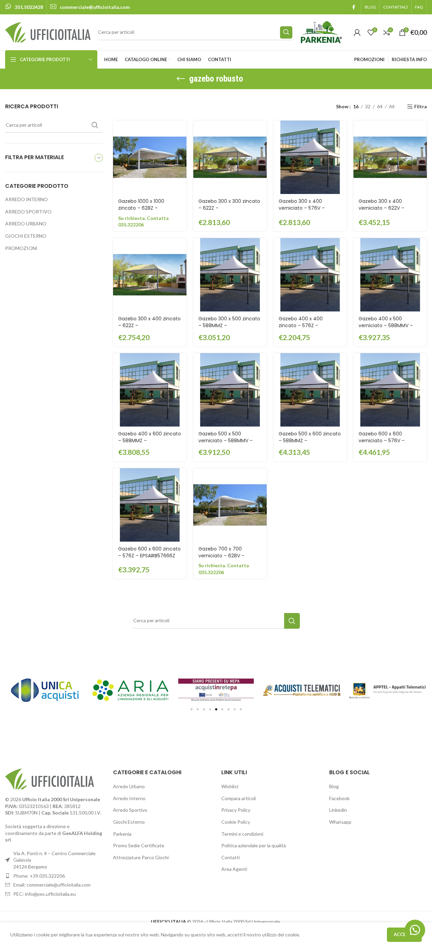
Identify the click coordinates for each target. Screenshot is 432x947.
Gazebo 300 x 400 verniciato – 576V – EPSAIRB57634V (302, 208)
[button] (192, 709)
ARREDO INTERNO (26, 199)
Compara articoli (238, 798)
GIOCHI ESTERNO (25, 236)
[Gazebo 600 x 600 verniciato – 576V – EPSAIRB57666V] (390, 390)
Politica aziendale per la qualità (253, 845)
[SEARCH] (286, 32)
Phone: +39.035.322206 (39, 876)
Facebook (339, 798)
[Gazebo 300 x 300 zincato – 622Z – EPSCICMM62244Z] (230, 157)
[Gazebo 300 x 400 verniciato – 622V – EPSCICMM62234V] (390, 157)
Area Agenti (234, 869)
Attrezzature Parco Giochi (141, 857)
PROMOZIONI (21, 248)
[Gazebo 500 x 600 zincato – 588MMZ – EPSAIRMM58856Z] (310, 390)
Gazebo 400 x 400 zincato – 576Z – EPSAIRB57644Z (301, 325)
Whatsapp (340, 822)
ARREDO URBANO (25, 223)
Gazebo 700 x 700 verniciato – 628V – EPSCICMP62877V (221, 555)
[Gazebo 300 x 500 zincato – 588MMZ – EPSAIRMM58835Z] (230, 274)
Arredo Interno (129, 798)
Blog (334, 786)
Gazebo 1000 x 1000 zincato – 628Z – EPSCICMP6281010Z (141, 208)
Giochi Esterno (129, 822)
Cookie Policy (235, 822)
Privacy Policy (235, 810)
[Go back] (180, 79)
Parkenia (122, 834)
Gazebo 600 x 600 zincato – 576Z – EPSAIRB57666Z (149, 552)
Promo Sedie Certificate (138, 845)
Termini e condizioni (242, 834)
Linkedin (338, 810)
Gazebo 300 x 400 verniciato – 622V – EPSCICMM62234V (381, 208)
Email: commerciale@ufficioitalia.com (51, 885)
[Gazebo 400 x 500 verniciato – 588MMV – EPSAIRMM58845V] (390, 274)
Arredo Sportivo (130, 810)
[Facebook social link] (353, 7)
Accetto (404, 934)
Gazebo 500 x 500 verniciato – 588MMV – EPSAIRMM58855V (225, 440)
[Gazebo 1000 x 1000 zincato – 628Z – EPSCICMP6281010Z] (149, 157)
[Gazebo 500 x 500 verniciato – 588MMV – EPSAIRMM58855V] (230, 390)
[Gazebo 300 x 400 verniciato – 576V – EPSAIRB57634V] (310, 157)
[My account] (357, 32)
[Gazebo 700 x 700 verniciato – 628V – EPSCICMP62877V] (230, 505)
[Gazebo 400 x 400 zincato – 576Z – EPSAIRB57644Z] (310, 274)
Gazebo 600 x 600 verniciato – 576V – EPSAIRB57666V (382, 440)
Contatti (230, 857)
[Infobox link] (24, 7)
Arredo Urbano (129, 786)
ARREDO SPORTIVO (28, 211)
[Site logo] (47, 31)
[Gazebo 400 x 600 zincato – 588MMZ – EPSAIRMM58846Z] (149, 390)
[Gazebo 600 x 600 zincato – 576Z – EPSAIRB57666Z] (149, 505)
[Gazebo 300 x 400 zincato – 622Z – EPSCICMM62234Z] (149, 274)
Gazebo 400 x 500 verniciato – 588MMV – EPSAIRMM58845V (386, 325)
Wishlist (230, 786)
